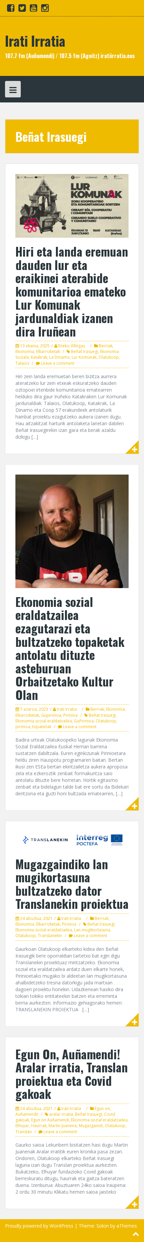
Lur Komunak (84, 357)
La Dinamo (59, 357)
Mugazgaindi (91, 1125)
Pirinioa (70, 715)
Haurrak (39, 1125)
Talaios (22, 363)
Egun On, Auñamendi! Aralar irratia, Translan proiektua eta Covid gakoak (71, 1074)
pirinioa (22, 726)
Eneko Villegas (71, 346)
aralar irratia (61, 1114)
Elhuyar (22, 1125)
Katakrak (39, 357)
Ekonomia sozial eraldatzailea (43, 721)
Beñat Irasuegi (84, 351)
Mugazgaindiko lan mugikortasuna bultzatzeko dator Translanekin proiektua (72, 884)
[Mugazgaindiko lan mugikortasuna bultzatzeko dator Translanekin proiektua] (72, 840)
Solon (102, 1226)
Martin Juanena (63, 1125)
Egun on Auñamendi (50, 1120)
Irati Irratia (35, 41)
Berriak (106, 346)
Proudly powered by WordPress (39, 1226)
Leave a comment (57, 363)
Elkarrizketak (48, 351)
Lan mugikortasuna (92, 930)
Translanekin (50, 935)
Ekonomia (24, 351)
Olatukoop (108, 357)
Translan (23, 1132)
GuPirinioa (84, 721)
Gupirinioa (51, 715)
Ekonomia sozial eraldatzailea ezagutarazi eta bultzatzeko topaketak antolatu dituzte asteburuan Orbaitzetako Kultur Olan (70, 647)
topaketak (41, 726)
